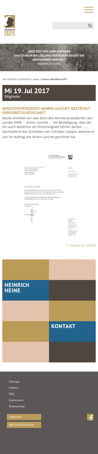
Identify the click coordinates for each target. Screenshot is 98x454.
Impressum (11, 400)
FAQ (11, 394)
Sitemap (11, 381)
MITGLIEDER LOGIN (21, 425)
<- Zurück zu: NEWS (81, 245)
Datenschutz (11, 406)
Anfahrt (11, 388)
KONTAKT (15, 417)
